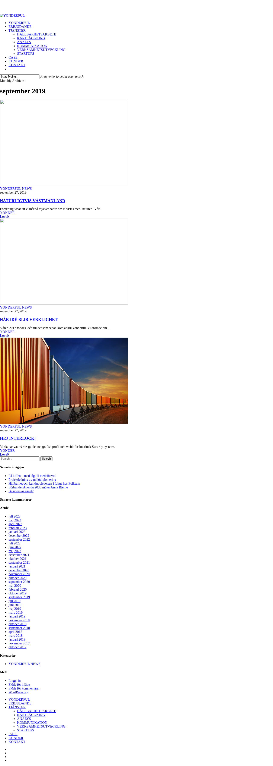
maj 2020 (15, 585)
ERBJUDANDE (20, 703)
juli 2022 (14, 543)
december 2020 (19, 570)
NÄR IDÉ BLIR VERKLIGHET (29, 319)
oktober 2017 (17, 647)
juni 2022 (15, 547)
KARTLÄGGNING (31, 715)
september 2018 (19, 628)
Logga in (15, 680)
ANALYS (24, 718)
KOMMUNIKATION (32, 722)
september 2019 (19, 597)
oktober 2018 (17, 624)
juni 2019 (15, 605)
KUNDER (16, 738)
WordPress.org (18, 692)
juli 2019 (14, 601)
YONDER (7, 213)
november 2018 (19, 620)
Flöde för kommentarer (24, 688)
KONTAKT (17, 742)
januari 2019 (17, 616)
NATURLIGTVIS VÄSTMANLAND (32, 200)
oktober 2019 (17, 593)
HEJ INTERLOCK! (18, 438)
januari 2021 (17, 566)
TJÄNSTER (17, 707)
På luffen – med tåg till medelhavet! (32, 476)
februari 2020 (18, 589)
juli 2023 (14, 516)
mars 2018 (16, 635)
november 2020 (19, 574)
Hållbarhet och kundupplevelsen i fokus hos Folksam (44, 483)
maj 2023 (15, 520)
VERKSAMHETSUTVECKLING (41, 726)
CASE (13, 734)
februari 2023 (18, 528)
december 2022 (19, 535)
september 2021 (19, 562)
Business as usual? (21, 491)
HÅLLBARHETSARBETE (36, 711)
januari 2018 (17, 639)
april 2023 (15, 524)
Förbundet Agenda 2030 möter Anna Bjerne (38, 487)
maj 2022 (15, 551)
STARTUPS (25, 730)
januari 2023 (17, 532)
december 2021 (19, 555)
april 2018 (15, 632)
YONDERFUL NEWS (16, 188)
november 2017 (19, 643)
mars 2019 (16, 612)
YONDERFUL (19, 699)
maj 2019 (15, 608)
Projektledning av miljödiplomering (32, 479)
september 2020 (19, 582)
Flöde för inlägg (19, 684)
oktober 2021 (17, 558)
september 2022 (19, 539)
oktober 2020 (17, 578)
